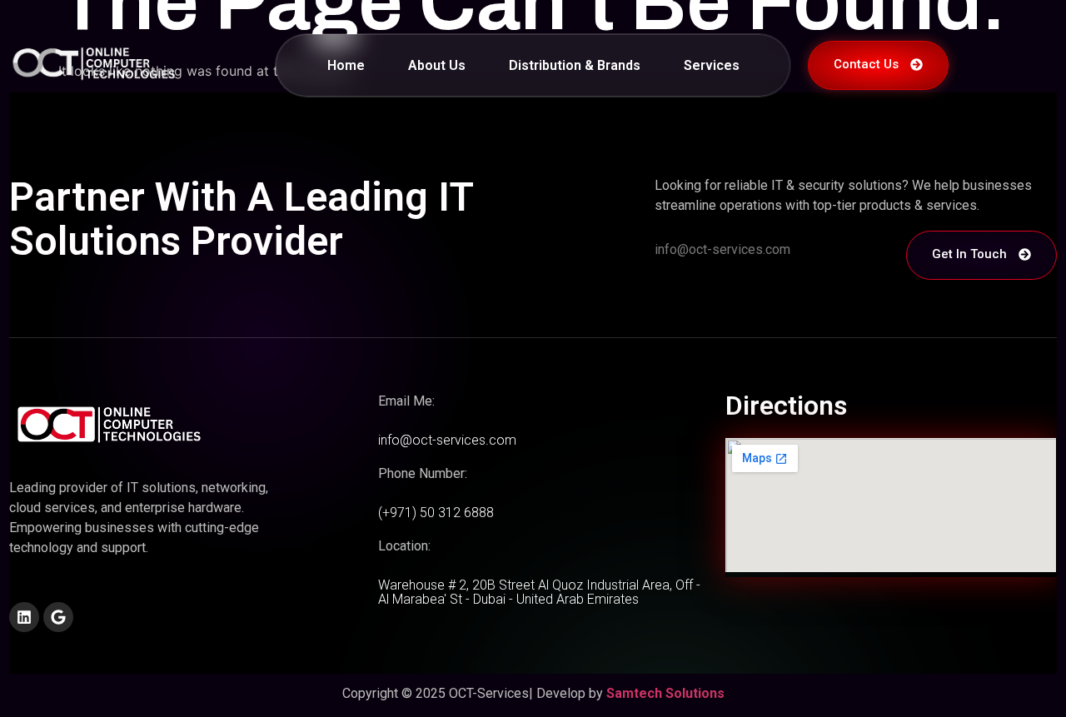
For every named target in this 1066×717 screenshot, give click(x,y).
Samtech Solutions (665, 693)
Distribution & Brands (574, 65)
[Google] (58, 617)
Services (712, 65)
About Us (437, 65)
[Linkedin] (24, 617)
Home (346, 65)
